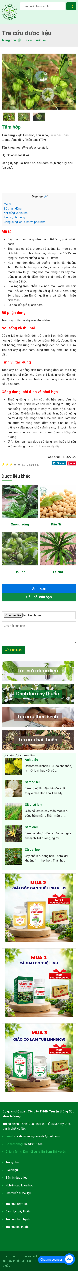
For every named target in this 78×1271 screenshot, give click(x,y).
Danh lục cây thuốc (18, 1211)
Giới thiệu (12, 1170)
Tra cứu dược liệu (10, 12)
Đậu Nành (58, 524)
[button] (72, 6)
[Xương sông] (20, 520)
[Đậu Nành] (58, 520)
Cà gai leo (32, 850)
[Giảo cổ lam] (13, 812)
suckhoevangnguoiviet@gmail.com (37, 1136)
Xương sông (20, 524)
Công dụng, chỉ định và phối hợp (24, 222)
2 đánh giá (30, 464)
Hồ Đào (20, 572)
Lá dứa (58, 572)
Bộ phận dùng (13, 208)
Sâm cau (31, 827)
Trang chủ (12, 1162)
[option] (39, 81)
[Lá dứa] (58, 567)
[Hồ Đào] (20, 567)
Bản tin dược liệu (16, 1177)
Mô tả (7, 204)
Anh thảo (31, 760)
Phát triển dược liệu (18, 1193)
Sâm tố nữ (32, 782)
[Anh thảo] (13, 767)
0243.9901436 (33, 1144)
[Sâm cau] (13, 834)
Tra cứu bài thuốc (17, 1227)
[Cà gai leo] (13, 857)
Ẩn (45, 196)
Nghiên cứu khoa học (19, 1185)
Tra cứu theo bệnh (18, 1219)
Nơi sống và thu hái (16, 213)
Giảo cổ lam (33, 805)
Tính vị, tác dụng (14, 217)
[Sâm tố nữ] (13, 789)
